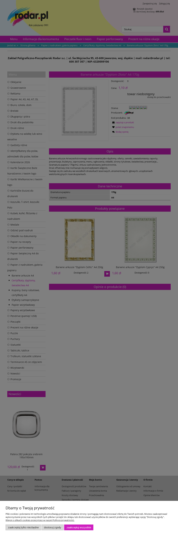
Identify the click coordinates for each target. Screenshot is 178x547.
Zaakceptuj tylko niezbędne (23, 527)
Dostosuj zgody (52, 527)
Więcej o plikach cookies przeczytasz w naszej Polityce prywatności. (40, 520)
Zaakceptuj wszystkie (79, 527)
